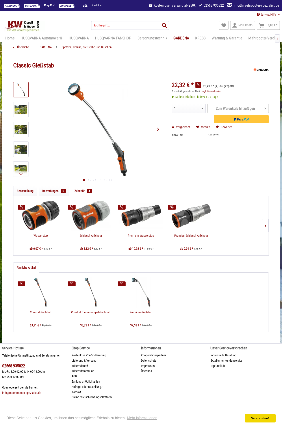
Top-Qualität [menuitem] (217, 366)
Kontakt (76, 392)
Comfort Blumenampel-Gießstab (90, 312)
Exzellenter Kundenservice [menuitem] (226, 360)
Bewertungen (53, 191)
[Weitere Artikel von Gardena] (261, 70)
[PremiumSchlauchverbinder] (191, 215)
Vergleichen (183, 127)
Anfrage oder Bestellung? (87, 387)
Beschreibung (25, 191)
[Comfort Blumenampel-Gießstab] (91, 292)
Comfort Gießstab (40, 312)
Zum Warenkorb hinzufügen (235, 108)
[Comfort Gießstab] (41, 292)
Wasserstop (40, 235)
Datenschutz (148, 360)
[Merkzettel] (223, 25)
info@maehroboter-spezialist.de (21, 392)
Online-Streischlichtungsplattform (92, 397)
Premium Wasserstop (141, 235)
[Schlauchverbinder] (91, 215)
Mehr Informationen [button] (142, 418)
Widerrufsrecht (80, 366)
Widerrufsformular (83, 371)
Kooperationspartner (153, 355)
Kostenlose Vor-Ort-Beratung (89, 355)
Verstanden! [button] (260, 418)
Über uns (146, 371)
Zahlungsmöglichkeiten (86, 381)
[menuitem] (130, 25)
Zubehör (82, 191)
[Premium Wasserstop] (141, 215)
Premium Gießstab (141, 312)
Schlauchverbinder (91, 235)
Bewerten (226, 127)
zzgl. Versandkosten (211, 91)
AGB (74, 376)
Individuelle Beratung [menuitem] (223, 355)
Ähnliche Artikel (26, 267)
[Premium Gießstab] (141, 292)
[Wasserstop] (41, 215)
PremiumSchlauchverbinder (191, 235)
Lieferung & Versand (84, 360)
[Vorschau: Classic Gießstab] (21, 89)
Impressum (148, 366)
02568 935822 (13, 365)
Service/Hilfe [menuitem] (268, 14)
